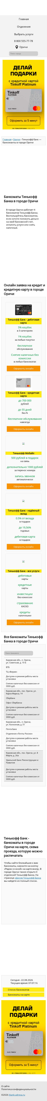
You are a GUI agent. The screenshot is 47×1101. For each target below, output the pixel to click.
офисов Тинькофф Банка (28, 877)
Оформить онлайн (24, 368)
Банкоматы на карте (19, 994)
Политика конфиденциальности (18, 1089)
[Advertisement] (23, 168)
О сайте (5, 1086)
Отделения (24, 26)
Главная (24, 19)
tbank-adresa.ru (17, 1094)
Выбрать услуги (23, 34)
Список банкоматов (18, 989)
